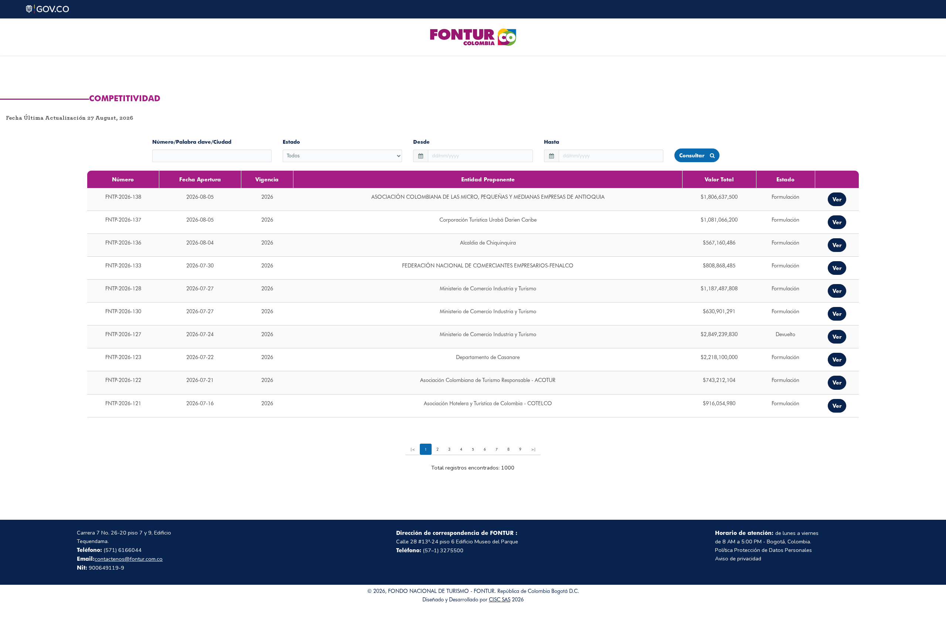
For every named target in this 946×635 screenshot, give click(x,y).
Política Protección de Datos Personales (763, 550)
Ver (837, 199)
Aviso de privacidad (738, 558)
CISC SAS (499, 599)
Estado (291, 142)
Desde (421, 142)
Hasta (551, 142)
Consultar (692, 155)
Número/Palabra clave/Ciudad (191, 142)
